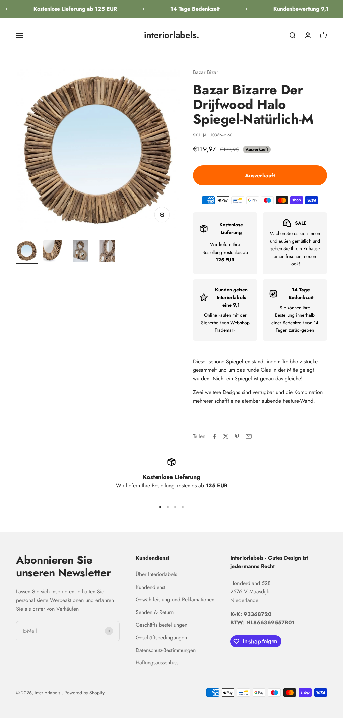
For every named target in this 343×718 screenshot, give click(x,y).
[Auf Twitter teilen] (225, 436)
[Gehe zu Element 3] (80, 252)
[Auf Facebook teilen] (214, 436)
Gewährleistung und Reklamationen (175, 599)
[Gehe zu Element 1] (27, 252)
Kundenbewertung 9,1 (297, 9)
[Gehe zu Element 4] (107, 252)
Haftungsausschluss (157, 662)
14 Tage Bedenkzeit (191, 9)
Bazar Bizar (205, 72)
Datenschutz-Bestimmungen (166, 650)
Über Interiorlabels (156, 574)
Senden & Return (155, 612)
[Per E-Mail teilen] (248, 436)
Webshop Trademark (232, 326)
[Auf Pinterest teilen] (237, 436)
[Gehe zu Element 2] (53, 252)
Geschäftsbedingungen (161, 637)
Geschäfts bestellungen (161, 625)
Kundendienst (150, 587)
